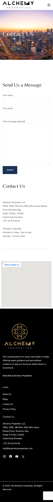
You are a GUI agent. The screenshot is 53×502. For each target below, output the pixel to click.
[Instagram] (4, 456)
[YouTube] (17, 456)
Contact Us (8, 404)
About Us (7, 394)
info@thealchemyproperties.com (18, 448)
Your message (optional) (14, 121)
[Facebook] (10, 456)
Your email (7, 108)
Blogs (5, 399)
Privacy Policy (9, 409)
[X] (23, 456)
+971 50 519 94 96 (11, 221)
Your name (8, 95)
